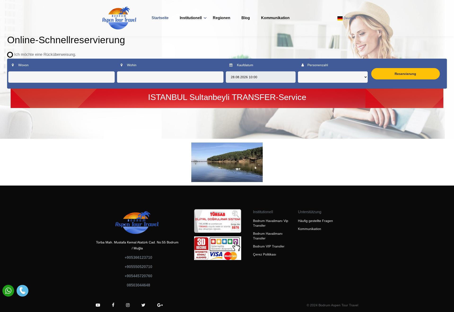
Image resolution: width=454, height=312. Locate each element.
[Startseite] (119, 18)
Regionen (221, 18)
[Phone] (22, 291)
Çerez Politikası (264, 254)
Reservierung (405, 74)
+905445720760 (138, 276)
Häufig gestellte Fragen (315, 221)
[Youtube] (98, 305)
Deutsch (349, 18)
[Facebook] (113, 305)
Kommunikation (275, 18)
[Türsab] (217, 222)
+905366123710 (138, 258)
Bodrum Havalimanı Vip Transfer (270, 223)
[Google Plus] (160, 305)
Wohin (131, 65)
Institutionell (191, 18)
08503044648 (138, 285)
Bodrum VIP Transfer (268, 246)
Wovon (23, 65)
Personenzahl (317, 65)
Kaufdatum (244, 65)
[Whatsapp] (8, 291)
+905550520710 (138, 267)
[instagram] (128, 305)
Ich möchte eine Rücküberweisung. (43, 54)
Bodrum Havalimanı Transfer (268, 236)
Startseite (160, 18)
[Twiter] (143, 305)
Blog (245, 18)
